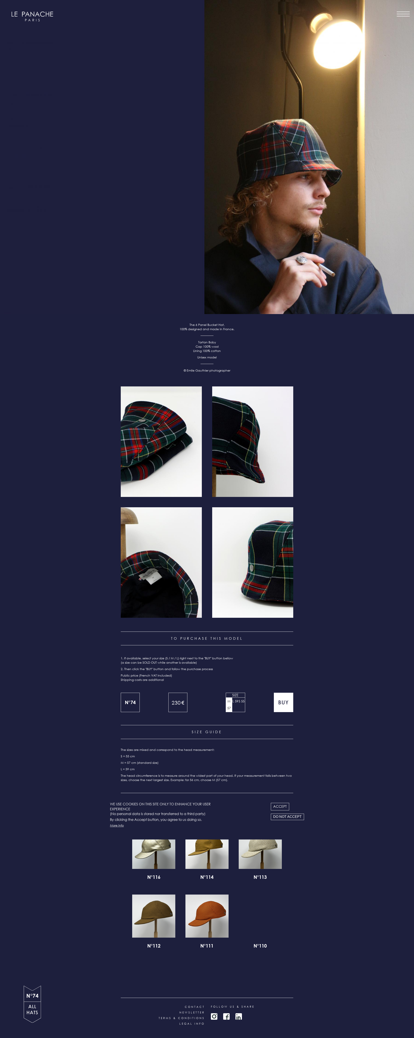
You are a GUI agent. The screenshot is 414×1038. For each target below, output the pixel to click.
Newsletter (192, 1012)
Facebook (226, 1016)
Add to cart (283, 702)
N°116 (153, 877)
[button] (161, 441)
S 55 (242, 701)
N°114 (206, 877)
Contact (195, 1006)
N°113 (260, 877)
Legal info (192, 1023)
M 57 (229, 704)
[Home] (32, 16)
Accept (280, 807)
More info (117, 825)
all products (32, 1012)
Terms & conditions (182, 1018)
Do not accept (287, 817)
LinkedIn (238, 1016)
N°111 (206, 946)
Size (235, 695)
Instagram (214, 1016)
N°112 (153, 946)
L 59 (235, 701)
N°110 (260, 946)
